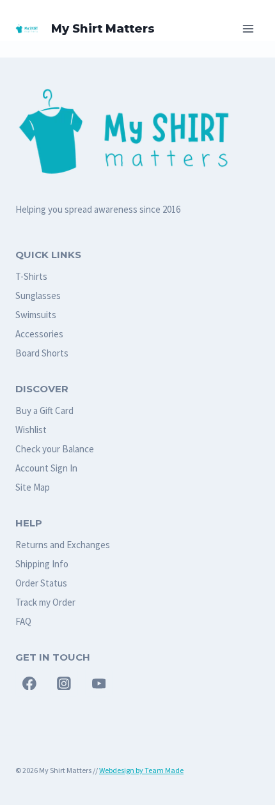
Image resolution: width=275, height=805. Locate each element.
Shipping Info (41, 564)
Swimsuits (35, 315)
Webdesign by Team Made (141, 770)
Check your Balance (54, 449)
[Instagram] (64, 684)
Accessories (39, 334)
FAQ (23, 621)
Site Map (32, 487)
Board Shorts (41, 353)
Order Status (41, 583)
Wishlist (31, 430)
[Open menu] (248, 28)
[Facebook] (29, 684)
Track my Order (45, 602)
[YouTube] (99, 684)
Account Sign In (46, 468)
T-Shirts (31, 276)
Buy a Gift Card (44, 410)
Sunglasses (38, 295)
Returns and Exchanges (62, 545)
